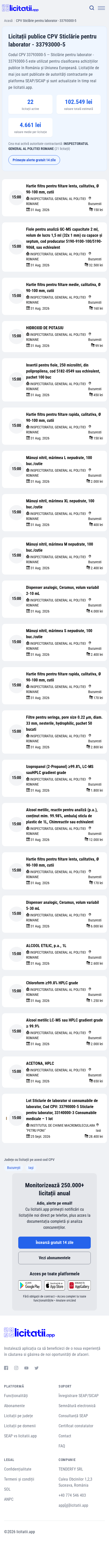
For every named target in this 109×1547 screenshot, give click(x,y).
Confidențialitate (17, 1469)
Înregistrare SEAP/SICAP (79, 1395)
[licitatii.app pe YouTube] (26, 1369)
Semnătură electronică (77, 1405)
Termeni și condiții (19, 1479)
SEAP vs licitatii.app (20, 1436)
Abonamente (14, 1405)
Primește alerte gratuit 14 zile (34, 160)
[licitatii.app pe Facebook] (6, 1369)
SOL (7, 1489)
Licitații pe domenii (20, 1425)
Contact (65, 1436)
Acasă (8, 21)
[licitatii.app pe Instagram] (16, 1369)
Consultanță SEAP (73, 1415)
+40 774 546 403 (72, 1495)
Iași (30, 1168)
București (13, 1168)
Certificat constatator (76, 1425)
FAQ (62, 1446)
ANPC (8, 1499)
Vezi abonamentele (54, 1257)
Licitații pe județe (18, 1415)
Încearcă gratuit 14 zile (55, 1242)
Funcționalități (16, 1395)
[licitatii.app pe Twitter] (36, 1369)
